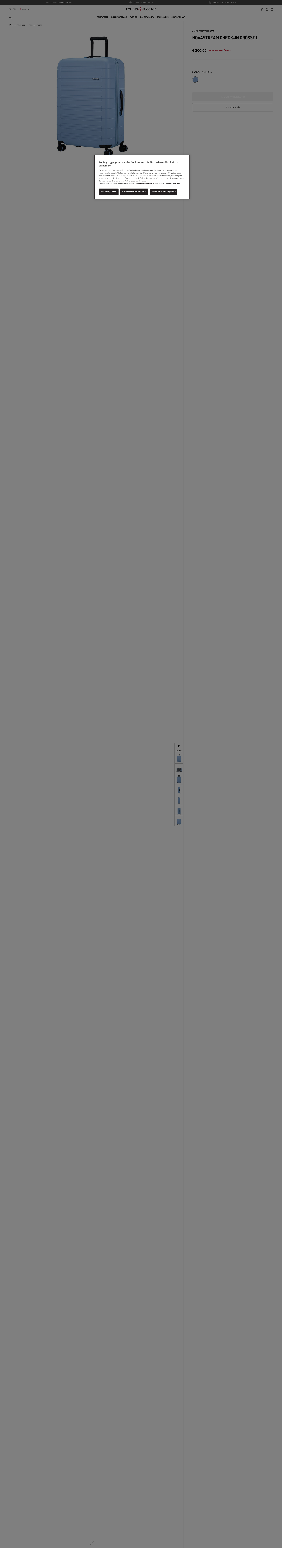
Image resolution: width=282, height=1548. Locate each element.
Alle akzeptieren (108, 191)
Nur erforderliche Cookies (134, 191)
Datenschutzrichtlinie (144, 183)
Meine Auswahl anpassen (164, 191)
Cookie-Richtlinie (172, 183)
